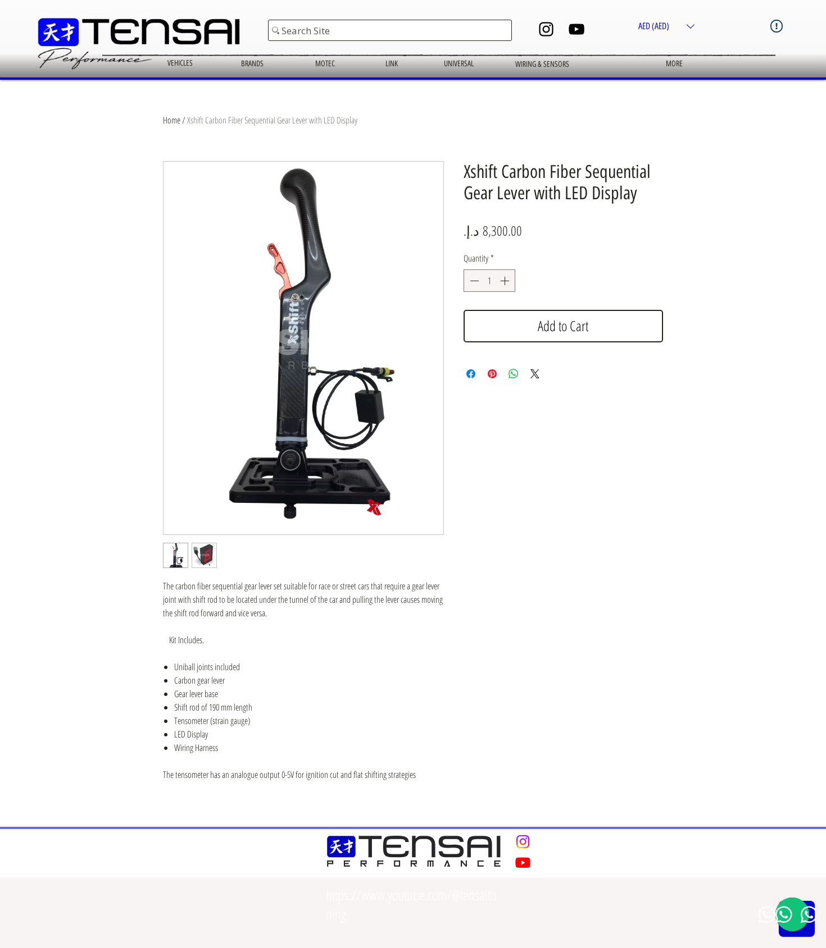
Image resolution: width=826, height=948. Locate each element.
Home (171, 120)
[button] (666, 26)
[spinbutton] (489, 280)
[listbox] (666, 26)
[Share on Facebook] (471, 374)
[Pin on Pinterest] (492, 374)
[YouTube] (576, 29)
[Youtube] (523, 862)
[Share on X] (535, 374)
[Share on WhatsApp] (513, 374)
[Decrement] (473, 280)
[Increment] (506, 280)
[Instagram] (546, 29)
